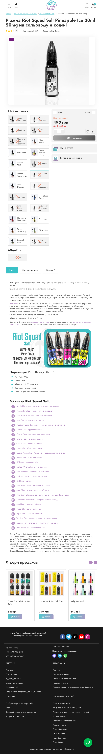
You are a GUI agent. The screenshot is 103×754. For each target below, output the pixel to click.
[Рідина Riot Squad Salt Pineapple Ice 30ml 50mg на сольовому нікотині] (51, 71)
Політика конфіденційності (64, 678)
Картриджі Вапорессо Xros (64, 720)
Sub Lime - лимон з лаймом (28, 504)
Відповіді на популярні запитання (21, 712)
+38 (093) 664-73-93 (61, 646)
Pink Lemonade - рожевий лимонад (31, 476)
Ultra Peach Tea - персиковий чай (30, 527)
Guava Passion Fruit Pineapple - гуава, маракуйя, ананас (40, 452)
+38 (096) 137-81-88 (14, 652)
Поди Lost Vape (59, 737)
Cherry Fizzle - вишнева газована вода (33, 434)
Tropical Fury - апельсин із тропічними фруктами (37, 522)
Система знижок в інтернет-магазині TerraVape (73, 687)
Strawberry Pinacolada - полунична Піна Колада (37, 499)
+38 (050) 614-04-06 (15, 656)
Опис (11, 270)
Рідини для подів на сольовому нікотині (71, 712)
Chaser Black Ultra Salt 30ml (51, 601)
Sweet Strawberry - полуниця (28, 508)
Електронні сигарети (14, 682)
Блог (8, 707)
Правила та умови (60, 682)
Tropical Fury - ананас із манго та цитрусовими (36, 518)
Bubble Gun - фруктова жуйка (29, 429)
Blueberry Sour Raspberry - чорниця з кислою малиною (40, 424)
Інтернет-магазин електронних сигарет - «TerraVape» (51, 749)
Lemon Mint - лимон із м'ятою (29, 457)
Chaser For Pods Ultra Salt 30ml (19, 602)
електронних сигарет (40, 321)
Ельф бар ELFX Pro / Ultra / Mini (67, 707)
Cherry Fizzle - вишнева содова (29, 438)
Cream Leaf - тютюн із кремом (29, 443)
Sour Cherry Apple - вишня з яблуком (32, 490)
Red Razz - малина (24, 480)
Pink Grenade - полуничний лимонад (32, 471)
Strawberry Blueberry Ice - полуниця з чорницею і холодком (42, 494)
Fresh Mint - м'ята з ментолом (29, 448)
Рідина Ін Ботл (59, 724)
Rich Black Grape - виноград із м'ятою (33, 485)
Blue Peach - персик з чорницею (30, 420)
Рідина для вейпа (13, 678)
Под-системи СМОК (61, 703)
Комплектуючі (12, 687)
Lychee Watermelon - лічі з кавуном (31, 466)
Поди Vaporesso (60, 729)
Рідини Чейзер (59, 716)
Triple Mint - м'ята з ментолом (29, 513)
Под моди (10, 670)
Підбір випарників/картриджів (19, 703)
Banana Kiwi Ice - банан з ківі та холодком (34, 410)
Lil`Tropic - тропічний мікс (27, 462)
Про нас (56, 670)
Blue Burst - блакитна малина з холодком (34, 415)
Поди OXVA (58, 742)
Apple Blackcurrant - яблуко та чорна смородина (37, 406)
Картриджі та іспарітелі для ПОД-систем (23, 691)
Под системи (11, 674)
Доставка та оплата (61, 674)
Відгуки (50, 270)
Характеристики (30, 270)
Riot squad (14, 303)
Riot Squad (56, 31)
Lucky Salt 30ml (77, 601)
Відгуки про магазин (15, 716)
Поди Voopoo (59, 733)
